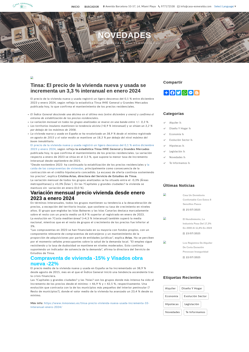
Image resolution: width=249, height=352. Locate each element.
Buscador (92, 7)
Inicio (75, 7)
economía (175, 134)
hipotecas (175, 146)
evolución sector (179, 140)
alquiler (174, 123)
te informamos (178, 163)
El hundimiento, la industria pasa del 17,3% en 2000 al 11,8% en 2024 (197, 223)
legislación (175, 151)
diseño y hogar (178, 128)
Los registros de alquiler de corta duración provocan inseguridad (197, 247)
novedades (176, 157)
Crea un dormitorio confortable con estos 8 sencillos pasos (197, 199)
